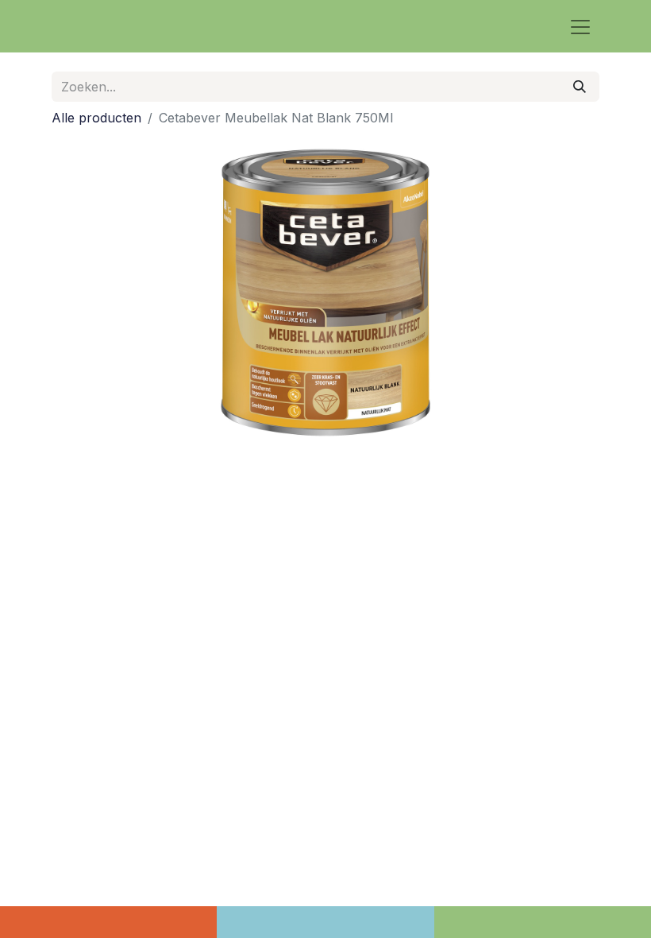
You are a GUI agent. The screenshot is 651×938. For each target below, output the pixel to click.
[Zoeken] (579, 87)
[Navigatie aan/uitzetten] (580, 26)
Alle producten (96, 118)
